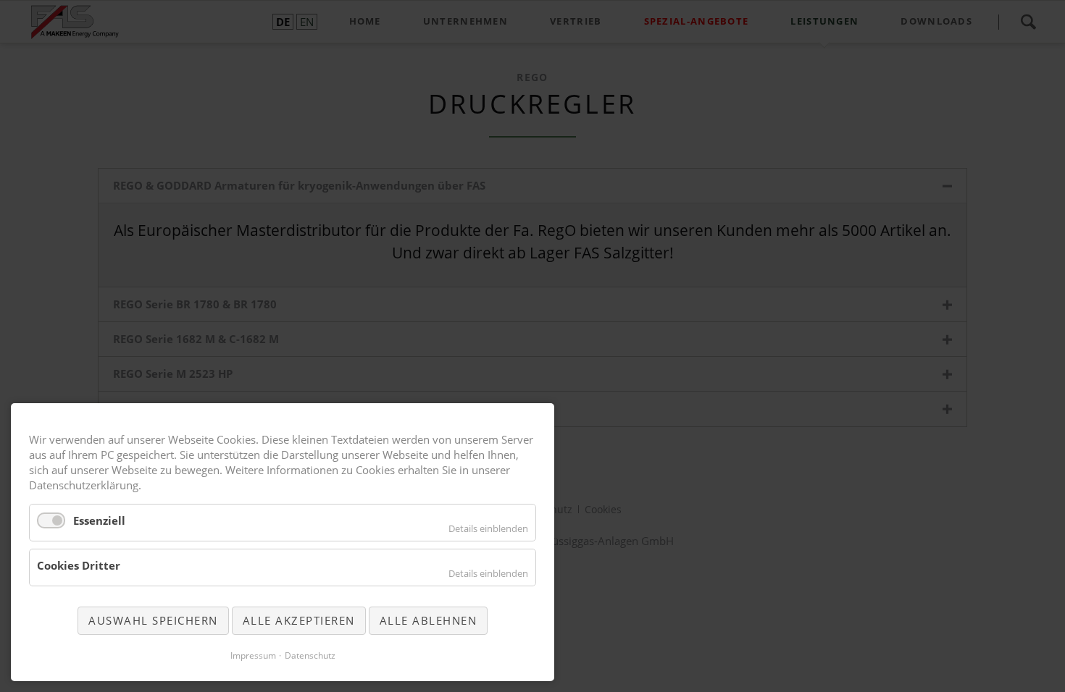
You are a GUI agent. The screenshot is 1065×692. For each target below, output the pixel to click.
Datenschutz (310, 655)
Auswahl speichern (153, 620)
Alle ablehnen (428, 620)
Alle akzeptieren (299, 620)
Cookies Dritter (78, 565)
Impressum (253, 655)
